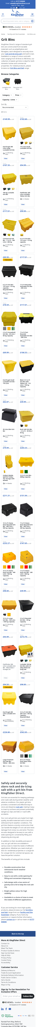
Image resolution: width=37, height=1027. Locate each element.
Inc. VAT (22, 8)
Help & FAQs (5, 955)
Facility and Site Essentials (16, 34)
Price (17, 95)
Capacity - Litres (8, 100)
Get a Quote (5, 980)
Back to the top (18, 934)
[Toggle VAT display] (17, 8)
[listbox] (26, 143)
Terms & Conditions (8, 982)
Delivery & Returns (8, 970)
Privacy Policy (6, 958)
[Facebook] (6, 1009)
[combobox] (17, 21)
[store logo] (17, 13)
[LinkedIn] (2, 1009)
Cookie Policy (6, 960)
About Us (4, 946)
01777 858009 (20, 1)
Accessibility (5, 962)
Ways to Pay (5, 985)
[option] (22, 143)
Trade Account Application (11, 973)
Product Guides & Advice (10, 951)
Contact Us (5, 943)
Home (3, 34)
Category (6, 95)
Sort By (4, 104)
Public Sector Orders (9, 977)
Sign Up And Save (7, 953)
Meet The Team (7, 948)
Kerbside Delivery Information (12, 975)
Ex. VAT (13, 8)
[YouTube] (10, 1009)
